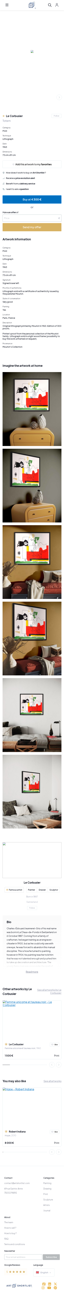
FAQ (6, 1239)
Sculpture (48, 1199)
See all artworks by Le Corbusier (49, 991)
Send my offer (32, 227)
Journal (46, 1210)
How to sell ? (10, 1228)
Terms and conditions (14, 1244)
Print (56, 1055)
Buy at (32, 199)
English (44, 1272)
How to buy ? (10, 1233)
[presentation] (59, 97)
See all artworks (52, 1081)
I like (56, 1045)
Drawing (47, 1188)
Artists (46, 1205)
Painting (47, 1183)
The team (8, 1222)
